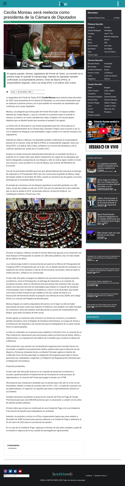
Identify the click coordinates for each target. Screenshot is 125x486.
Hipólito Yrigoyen (110, 103)
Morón (90, 43)
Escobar (107, 27)
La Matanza (108, 73)
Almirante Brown (93, 64)
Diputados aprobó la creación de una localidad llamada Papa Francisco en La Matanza (102, 294)
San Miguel (108, 49)
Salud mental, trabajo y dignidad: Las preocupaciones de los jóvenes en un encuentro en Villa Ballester (103, 283)
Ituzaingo (91, 33)
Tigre (89, 52)
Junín (90, 106)
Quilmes (107, 79)
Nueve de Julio (109, 109)
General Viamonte (110, 100)
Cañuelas (107, 67)
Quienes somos (100, 476)
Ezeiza (106, 70)
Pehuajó (91, 112)
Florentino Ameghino (95, 97)
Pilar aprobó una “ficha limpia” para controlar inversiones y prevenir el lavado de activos (102, 305)
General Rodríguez (94, 30)
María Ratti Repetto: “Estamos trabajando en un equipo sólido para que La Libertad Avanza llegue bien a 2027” (108, 218)
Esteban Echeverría (95, 70)
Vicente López (93, 55)
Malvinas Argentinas (111, 36)
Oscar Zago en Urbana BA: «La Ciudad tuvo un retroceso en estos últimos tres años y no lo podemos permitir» (108, 184)
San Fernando (93, 46)
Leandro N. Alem (110, 106)
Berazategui (92, 67)
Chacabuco (92, 94)
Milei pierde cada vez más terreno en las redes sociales (108, 235)
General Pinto (92, 100)
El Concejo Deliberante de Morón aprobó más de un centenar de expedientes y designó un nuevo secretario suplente (103, 270)
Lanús (90, 76)
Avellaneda (108, 64)
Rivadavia (107, 112)
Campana (91, 27)
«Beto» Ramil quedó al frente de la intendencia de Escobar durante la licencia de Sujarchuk (107, 201)
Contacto (89, 476)
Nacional (8, 22)
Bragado (107, 88)
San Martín (92, 49)
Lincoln (90, 109)
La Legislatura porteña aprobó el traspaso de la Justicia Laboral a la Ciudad (107, 167)
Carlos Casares (93, 91)
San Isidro (107, 46)
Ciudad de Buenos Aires (96, 18)
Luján (90, 36)
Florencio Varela (93, 73)
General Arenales (110, 97)
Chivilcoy (107, 94)
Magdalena (91, 79)
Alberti (90, 88)
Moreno (106, 40)
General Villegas (93, 103)
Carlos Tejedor (109, 91)
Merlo (90, 40)
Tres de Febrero (109, 52)
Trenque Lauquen (94, 115)
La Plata (117, 18)
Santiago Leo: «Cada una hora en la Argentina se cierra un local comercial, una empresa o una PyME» (103, 258)
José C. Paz (108, 33)
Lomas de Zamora (110, 76)
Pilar (105, 43)
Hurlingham (108, 30)
